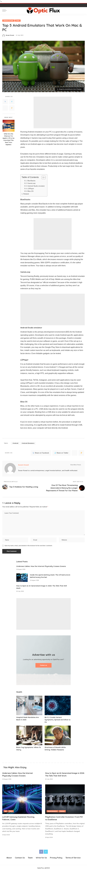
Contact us (43, 665)
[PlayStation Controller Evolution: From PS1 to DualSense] (65, 799)
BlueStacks (31, 181)
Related (26, 194)
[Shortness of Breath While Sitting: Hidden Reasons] (58, 735)
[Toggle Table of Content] (42, 177)
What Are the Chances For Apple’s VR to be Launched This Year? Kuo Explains (8, 139)
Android (15, 443)
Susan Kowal (10, 35)
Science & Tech (8, 20)
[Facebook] (5, 101)
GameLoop (31, 183)
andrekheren (69, 89)
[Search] (83, 10)
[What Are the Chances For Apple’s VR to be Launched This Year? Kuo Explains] (8, 126)
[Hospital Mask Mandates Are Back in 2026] (29, 705)
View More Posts (75, 465)
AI (5, 811)
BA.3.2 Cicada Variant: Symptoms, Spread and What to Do (57, 719)
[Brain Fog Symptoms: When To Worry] (29, 735)
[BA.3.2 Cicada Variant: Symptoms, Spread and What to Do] (58, 705)
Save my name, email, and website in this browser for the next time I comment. (28, 545)
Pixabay (78, 89)
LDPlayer (30, 188)
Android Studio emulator (36, 186)
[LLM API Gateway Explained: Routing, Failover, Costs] (22, 799)
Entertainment (52, 811)
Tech (17, 20)
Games (62, 811)
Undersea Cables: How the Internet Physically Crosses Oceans (41, 566)
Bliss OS (30, 191)
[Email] (11, 108)
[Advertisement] (53, 112)
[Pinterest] (5, 108)
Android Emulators (28, 443)
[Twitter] (11, 101)
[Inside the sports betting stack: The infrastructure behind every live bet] (22, 577)
